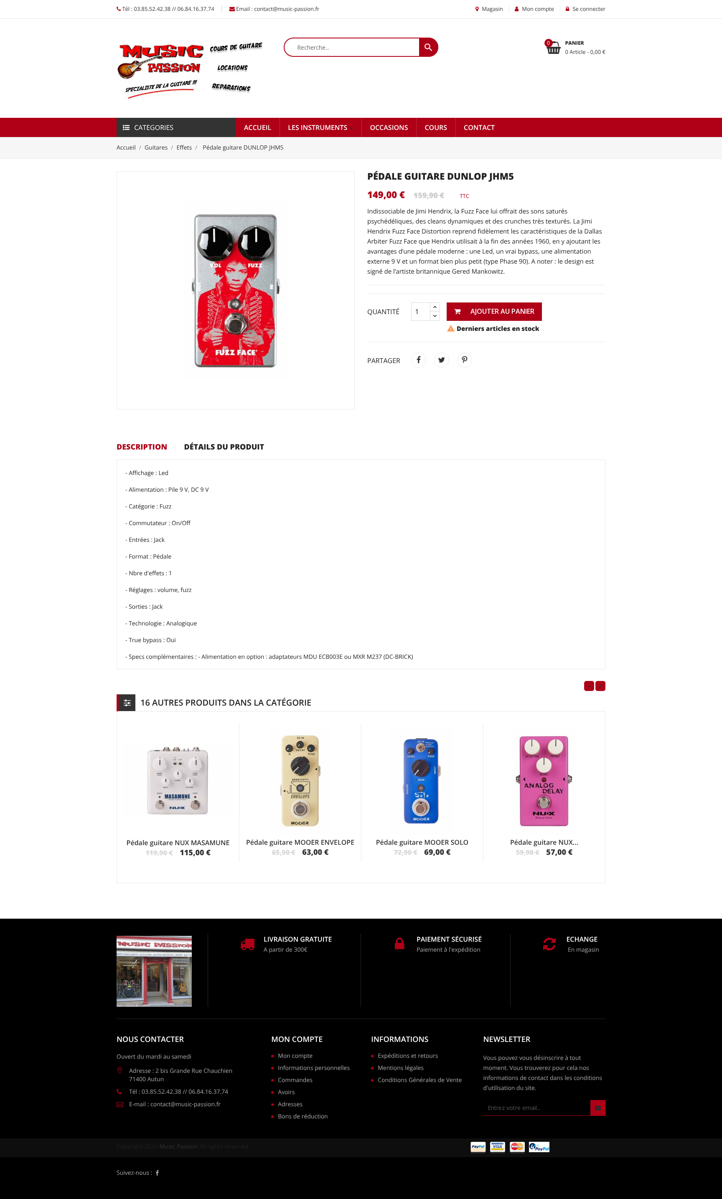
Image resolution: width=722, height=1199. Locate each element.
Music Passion (179, 1147)
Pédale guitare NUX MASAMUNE (178, 842)
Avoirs (286, 1093)
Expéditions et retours (408, 1056)
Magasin (491, 9)
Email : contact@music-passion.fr (277, 9)
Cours (436, 127)
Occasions (389, 127)
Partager (418, 360)
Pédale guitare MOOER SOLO (422, 842)
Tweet (441, 360)
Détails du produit (224, 447)
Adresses (290, 1105)
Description (142, 447)
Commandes (295, 1080)
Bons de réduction (303, 1117)
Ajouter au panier (501, 311)
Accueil (257, 127)
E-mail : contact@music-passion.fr (175, 1104)
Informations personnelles (314, 1068)
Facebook (157, 1173)
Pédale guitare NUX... (544, 842)
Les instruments (318, 127)
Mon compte (297, 1039)
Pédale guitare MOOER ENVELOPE (300, 842)
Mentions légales (401, 1068)
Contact (479, 127)
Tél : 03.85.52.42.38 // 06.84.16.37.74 (167, 9)
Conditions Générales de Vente (420, 1080)
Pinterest (464, 360)
